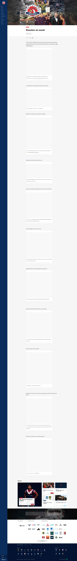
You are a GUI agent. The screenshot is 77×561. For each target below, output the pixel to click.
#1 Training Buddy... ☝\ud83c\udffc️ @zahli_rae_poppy (33, 385)
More (2, 17)
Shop (1, 22)
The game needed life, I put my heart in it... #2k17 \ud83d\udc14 (35, 108)
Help (26, 559)
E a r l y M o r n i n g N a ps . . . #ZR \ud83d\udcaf (33, 473)
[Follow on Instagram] (30, 545)
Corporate (2, 23)
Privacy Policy (21, 559)
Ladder (2, 10)
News (2, 6)
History (2, 13)
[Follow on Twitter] (28, 545)
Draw (2, 9)
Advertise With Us (33, 559)
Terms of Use (18, 559)
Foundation (3, 16)
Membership (2, 19)
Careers (25, 559)
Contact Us (29, 559)
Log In (3, 557)
